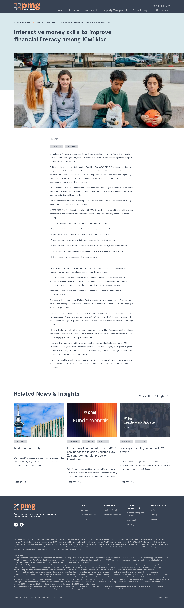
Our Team (141, 442)
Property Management (115, 10)
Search (166, 5)
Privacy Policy (58, 597)
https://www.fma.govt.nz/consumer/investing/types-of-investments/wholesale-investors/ (53, 549)
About (84, 505)
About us (74, 10)
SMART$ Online (56, 174)
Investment (91, 10)
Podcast (103, 442)
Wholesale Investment (112, 515)
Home (60, 10)
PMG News (56, 146)
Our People (85, 510)
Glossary (154, 515)
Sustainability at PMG (89, 515)
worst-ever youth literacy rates (97, 154)
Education (71, 146)
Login (154, 5)
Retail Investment (110, 510)
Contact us (85, 519)
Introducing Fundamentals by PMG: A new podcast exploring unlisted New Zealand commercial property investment (91, 453)
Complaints (155, 519)
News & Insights (141, 10)
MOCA (167, 597)
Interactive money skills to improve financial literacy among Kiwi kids (73, 23)
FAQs (153, 510)
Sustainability (132, 520)
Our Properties (133, 525)
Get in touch (163, 10)
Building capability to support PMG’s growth (144, 450)
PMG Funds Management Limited (39, 597)
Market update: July (27, 448)
